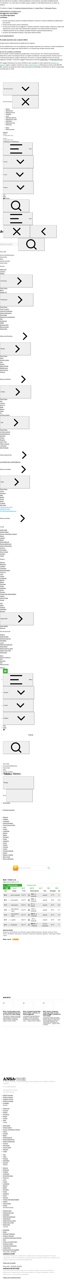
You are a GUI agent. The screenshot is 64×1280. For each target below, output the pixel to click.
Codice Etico (7, 1248)
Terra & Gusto (4, 552)
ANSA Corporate (10, 129)
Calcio (2, 491)
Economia (4, 281)
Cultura (3, 392)
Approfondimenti (5, 434)
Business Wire (4, 325)
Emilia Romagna (8, 823)
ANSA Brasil (9, 121)
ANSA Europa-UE (10, 112)
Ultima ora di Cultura (5, 469)
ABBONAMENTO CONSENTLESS (10, 11)
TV (1, 413)
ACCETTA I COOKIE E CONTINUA (10, 51)
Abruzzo (2, 562)
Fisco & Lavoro (4, 309)
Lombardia (3, 578)
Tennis (2, 499)
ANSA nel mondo (8, 1101)
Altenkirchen (6, 932)
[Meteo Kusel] (16, 868)
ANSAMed (8, 114)
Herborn (5, 933)
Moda (1, 407)
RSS (1, 662)
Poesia (2, 438)
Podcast (2, 607)
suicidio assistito (5, 261)
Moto (1, 495)
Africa (1, 358)
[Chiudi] (17, 231)
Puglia (2, 586)
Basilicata (3, 564)
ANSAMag (3, 609)
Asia (1, 362)
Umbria (2, 596)
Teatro (2, 411)
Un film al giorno (5, 415)
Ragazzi (2, 440)
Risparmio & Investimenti (7, 317)
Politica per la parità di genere (12, 1277)
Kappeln (28, 932)
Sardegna (3, 588)
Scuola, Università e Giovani (8, 534)
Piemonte (3, 584)
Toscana (2, 592)
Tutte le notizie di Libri (6, 455)
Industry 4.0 (3, 292)
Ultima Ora (3, 269)
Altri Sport (3, 505)
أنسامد (7, 116)
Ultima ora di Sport (5, 518)
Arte (1, 401)
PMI (1, 319)
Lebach (5, 935)
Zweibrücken (32, 933)
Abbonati (5, 132)
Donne (2, 536)
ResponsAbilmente (5, 544)
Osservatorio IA (4, 542)
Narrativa (2, 436)
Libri (2, 422)
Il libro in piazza (4, 444)
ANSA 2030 (3, 329)
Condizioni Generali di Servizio (23, 8)
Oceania (2, 372)
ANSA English (9, 110)
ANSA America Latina (11, 119)
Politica (2, 273)
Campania (3, 568)
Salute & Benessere (6, 546)
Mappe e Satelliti (8, 855)
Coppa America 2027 (6, 507)
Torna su (19, 1079)
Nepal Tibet (3, 257)
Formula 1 (3, 493)
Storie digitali (4, 626)
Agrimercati (3, 321)
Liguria (2, 576)
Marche (2, 580)
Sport (2, 482)
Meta (1, 259)
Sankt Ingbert (52, 933)
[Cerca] (16, 205)
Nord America (4, 370)
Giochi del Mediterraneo (7, 255)
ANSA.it (8, 109)
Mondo (3, 348)
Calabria (2, 566)
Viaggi (2, 556)
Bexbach (39, 932)
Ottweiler (45, 932)
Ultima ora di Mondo (5, 379)
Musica (2, 409)
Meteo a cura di (7, 939)
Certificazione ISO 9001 (9, 1254)
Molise (2, 582)
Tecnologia (3, 550)
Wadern (58, 933)
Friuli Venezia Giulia (9, 825)
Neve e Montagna (8, 859)
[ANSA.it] (2, 231)
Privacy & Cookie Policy (10, 1242)
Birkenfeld (34, 932)
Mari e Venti (6, 857)
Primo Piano (3, 288)
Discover (2, 628)
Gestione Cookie (8, 1244)
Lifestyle (2, 538)
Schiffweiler (11, 933)
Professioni (4, 299)
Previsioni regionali (9, 810)
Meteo (7, 127)
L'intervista (3, 446)
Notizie (5, 853)
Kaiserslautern (18, 933)
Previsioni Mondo (8, 851)
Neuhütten (25, 933)
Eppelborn (45, 933)
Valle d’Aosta (4, 598)
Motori (2, 540)
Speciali (2, 611)
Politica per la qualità (9, 1263)
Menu (30, 149)
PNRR (2, 323)
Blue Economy (4, 327)
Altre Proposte (4, 448)
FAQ (1, 659)
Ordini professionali (6, 313)
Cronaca (2, 271)
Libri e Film (3, 442)
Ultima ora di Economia (6, 336)
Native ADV (4, 618)
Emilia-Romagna (5, 570)
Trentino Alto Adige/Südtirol (8, 594)
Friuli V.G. (3, 572)
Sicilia (2, 590)
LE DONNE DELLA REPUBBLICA (10, 462)
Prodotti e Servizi (8, 1099)
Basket (2, 497)
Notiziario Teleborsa (5, 657)
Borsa (2, 290)
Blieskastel (39, 933)
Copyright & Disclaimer (10, 1246)
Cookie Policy (39, 8)
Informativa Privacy (50, 8)
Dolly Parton (3, 263)
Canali (5, 174)
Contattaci (6, 1103)
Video (4, 196)
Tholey (55, 932)
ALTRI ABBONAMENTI (7, 36)
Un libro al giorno (5, 432)
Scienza (2, 548)
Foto (4, 194)
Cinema (2, 403)
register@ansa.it (33, 65)
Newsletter (3, 661)
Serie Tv (2, 405)
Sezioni (6, 161)
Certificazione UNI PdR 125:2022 (11, 1268)
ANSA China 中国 (10, 123)
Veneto (2, 600)
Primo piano (6, 803)
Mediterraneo (4, 368)
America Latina (4, 360)
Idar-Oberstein (22, 932)
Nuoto (2, 501)
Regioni (6, 187)
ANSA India (9, 124)
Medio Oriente (4, 366)
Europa (2, 364)
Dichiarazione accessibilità (11, 1250)
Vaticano (2, 554)
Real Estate (3, 315)
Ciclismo (2, 503)
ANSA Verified (4, 532)
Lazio (1, 574)
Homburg (50, 932)
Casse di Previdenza (6, 311)
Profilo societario (8, 1097)
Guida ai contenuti (8, 1236)
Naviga (6, 782)
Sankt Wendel (14, 932)
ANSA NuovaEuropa (11, 117)
